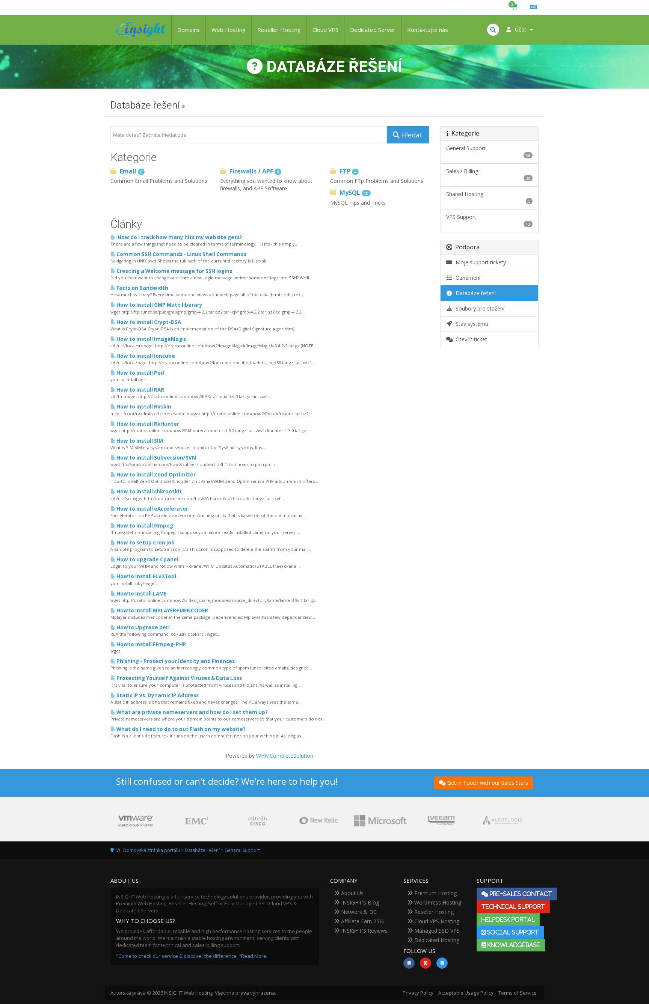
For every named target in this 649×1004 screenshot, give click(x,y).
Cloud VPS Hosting (436, 921)
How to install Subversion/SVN (155, 457)
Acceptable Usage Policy (466, 992)
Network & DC (358, 911)
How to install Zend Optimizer (155, 474)
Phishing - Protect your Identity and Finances (175, 661)
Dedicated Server (372, 29)
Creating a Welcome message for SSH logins (173, 271)
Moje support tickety (479, 262)
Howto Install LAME (140, 593)
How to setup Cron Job (145, 542)
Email (130, 171)
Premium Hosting (435, 893)
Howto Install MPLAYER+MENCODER (161, 610)
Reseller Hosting (279, 29)
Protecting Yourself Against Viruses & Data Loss (178, 678)
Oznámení (466, 277)
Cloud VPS (325, 29)
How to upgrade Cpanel (146, 559)
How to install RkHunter (147, 424)
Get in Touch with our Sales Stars (487, 782)
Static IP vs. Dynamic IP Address (157, 695)
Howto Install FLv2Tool (145, 576)
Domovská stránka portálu (151, 850)
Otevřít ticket (470, 339)
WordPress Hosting (437, 902)
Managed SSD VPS (436, 930)
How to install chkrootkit (148, 491)
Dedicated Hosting (436, 940)
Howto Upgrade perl (142, 627)
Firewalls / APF (253, 171)
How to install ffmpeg (144, 525)
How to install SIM (139, 440)
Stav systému (470, 323)
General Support (242, 850)
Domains (188, 29)
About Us (352, 893)
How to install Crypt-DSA (148, 322)
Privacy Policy (418, 992)
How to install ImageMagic (150, 339)
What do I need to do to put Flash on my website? (180, 729)
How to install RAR (139, 389)
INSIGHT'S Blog (359, 902)
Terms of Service (517, 992)
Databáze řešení (474, 293)
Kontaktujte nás (427, 29)
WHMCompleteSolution (284, 755)
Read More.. (255, 956)
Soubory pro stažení (478, 308)
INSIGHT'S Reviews (364, 930)
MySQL (353, 192)
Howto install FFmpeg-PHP (150, 644)
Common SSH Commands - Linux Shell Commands (180, 254)
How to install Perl (140, 372)
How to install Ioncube (145, 356)
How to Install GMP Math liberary (158, 305)
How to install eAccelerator (151, 508)
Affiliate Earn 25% (362, 921)
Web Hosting (228, 29)
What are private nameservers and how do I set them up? (191, 712)
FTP (347, 171)
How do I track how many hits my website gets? (178, 237)
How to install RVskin (143, 406)
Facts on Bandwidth (141, 288)
